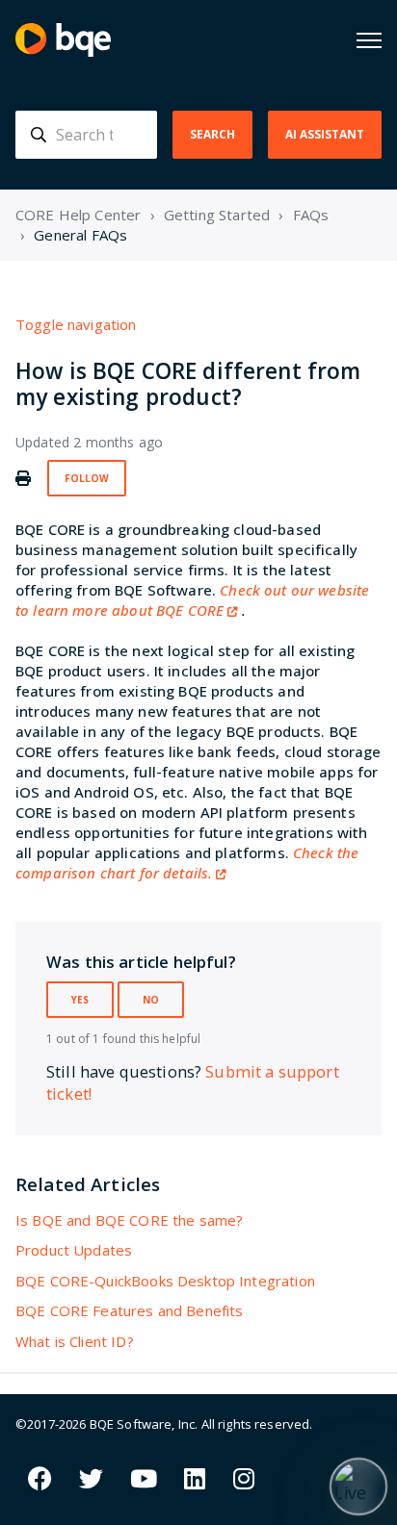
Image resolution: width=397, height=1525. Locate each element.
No (151, 999)
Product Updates (73, 1249)
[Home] (63, 40)
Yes (80, 999)
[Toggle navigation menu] (369, 40)
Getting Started (217, 214)
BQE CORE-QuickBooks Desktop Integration (165, 1280)
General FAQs (80, 234)
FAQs (311, 214)
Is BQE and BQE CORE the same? (129, 1220)
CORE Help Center (78, 214)
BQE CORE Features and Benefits (129, 1310)
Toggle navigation (76, 324)
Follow (87, 478)
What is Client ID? (74, 1341)
